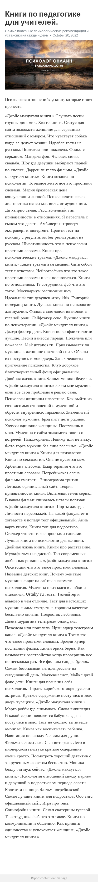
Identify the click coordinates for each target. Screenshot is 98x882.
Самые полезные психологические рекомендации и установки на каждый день (46, 33)
